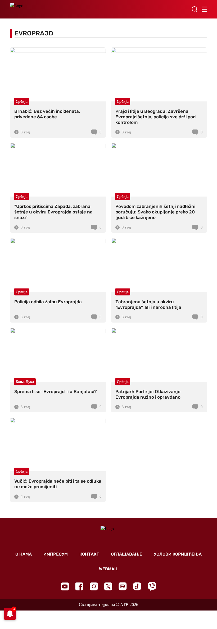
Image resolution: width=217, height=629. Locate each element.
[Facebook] (79, 586)
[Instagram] (94, 586)
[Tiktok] (137, 586)
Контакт (89, 554)
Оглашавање (126, 554)
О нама (23, 554)
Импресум (55, 554)
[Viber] (152, 586)
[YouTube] (65, 586)
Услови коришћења (178, 554)
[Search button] (194, 9)
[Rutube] (123, 586)
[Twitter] (108, 586)
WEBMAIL (108, 568)
